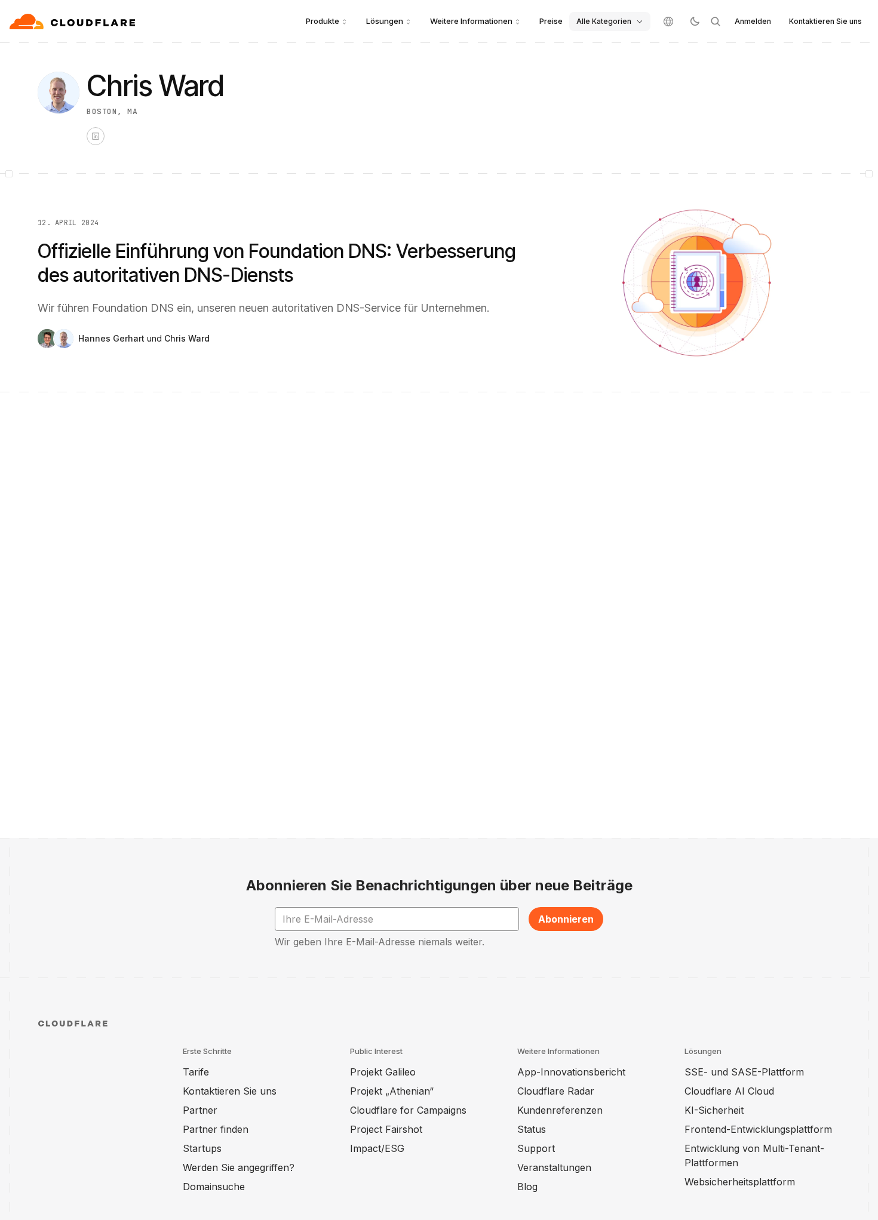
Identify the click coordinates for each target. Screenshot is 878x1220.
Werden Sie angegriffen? (238, 1167)
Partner (200, 1110)
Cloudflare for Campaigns (408, 1110)
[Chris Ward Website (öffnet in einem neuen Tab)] (96, 136)
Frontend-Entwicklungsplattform (758, 1129)
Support (536, 1148)
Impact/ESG (377, 1148)
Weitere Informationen (471, 21)
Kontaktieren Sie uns (825, 21)
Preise (551, 21)
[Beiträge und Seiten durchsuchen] (715, 21)
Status (531, 1129)
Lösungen (384, 21)
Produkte (322, 21)
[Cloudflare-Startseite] (74, 21)
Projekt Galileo (383, 1072)
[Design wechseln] (694, 21)
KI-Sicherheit (714, 1110)
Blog (527, 1187)
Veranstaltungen (554, 1167)
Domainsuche (214, 1187)
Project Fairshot (386, 1129)
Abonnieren (566, 919)
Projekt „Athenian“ (392, 1091)
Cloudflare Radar (555, 1091)
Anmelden (753, 21)
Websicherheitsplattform (739, 1182)
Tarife (196, 1072)
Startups (202, 1148)
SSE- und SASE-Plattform (744, 1072)
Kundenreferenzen (560, 1110)
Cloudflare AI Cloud (729, 1091)
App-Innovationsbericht (571, 1072)
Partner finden (215, 1129)
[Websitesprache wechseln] (668, 21)
